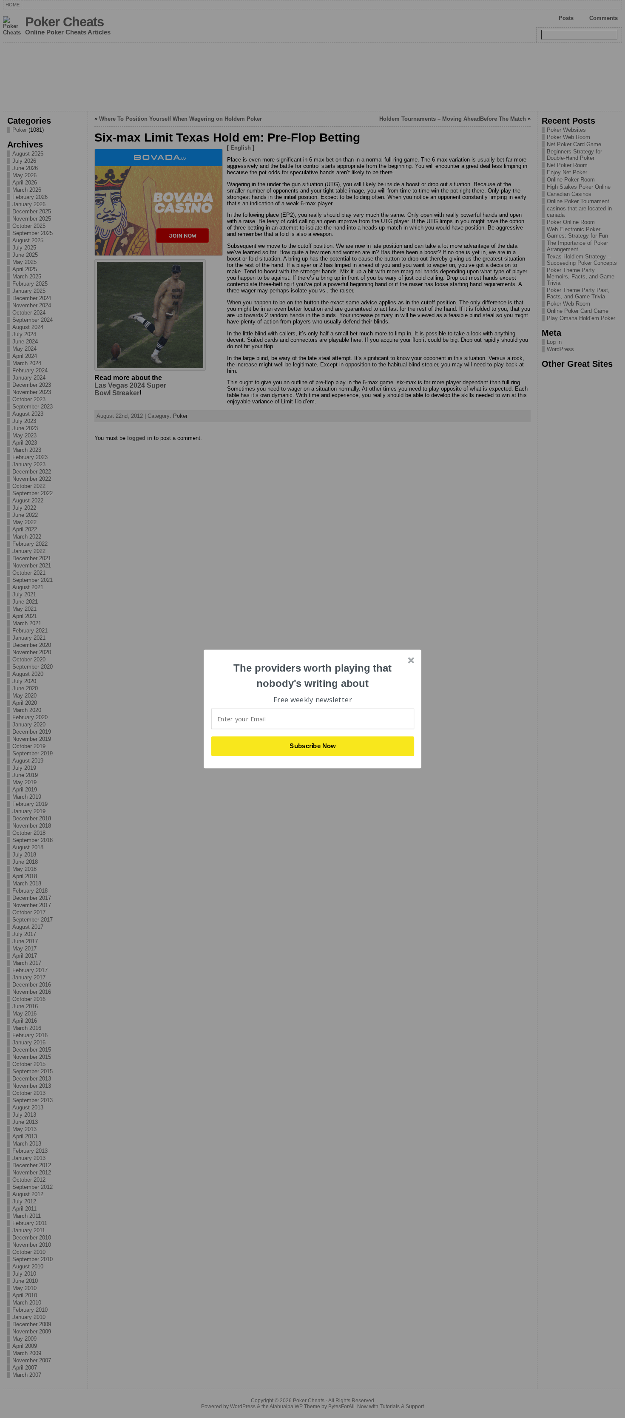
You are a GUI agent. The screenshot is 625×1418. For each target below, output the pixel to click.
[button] (313, 675)
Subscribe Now (313, 746)
